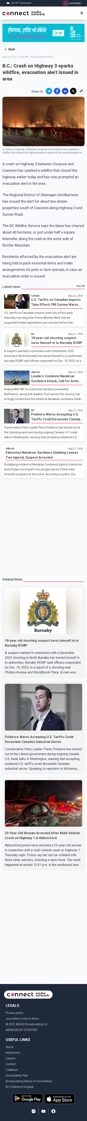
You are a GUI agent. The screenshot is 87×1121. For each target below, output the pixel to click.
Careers (11, 1058)
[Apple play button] (59, 1099)
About (9, 1047)
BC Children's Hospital (19, 1086)
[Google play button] (27, 1099)
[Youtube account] (43, 1111)
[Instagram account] (33, 1111)
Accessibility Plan (17, 1075)
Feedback (12, 1069)
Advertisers (13, 1052)
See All (80, 286)
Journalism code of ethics (22, 1018)
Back (11, 49)
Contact (11, 1064)
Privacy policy (14, 1012)
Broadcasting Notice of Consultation (29, 1081)
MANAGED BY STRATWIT (22, 1030)
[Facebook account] (53, 1111)
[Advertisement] (43, 526)
